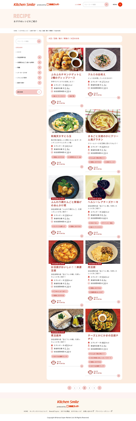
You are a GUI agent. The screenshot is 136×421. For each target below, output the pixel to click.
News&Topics (54, 411)
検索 (106, 4)
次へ (99, 388)
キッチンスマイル (24, 4)
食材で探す (33, 30)
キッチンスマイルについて (39, 411)
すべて (19, 52)
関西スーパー (48, 4)
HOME (15, 30)
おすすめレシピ (24, 30)
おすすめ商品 (65, 411)
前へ (69, 388)
